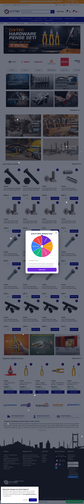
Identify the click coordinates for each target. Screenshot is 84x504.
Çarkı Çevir (42, 269)
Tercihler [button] (25, 500)
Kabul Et (33, 500)
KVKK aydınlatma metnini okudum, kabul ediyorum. (41, 264)
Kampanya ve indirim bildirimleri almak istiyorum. (41, 266)
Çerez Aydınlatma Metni (29, 494)
